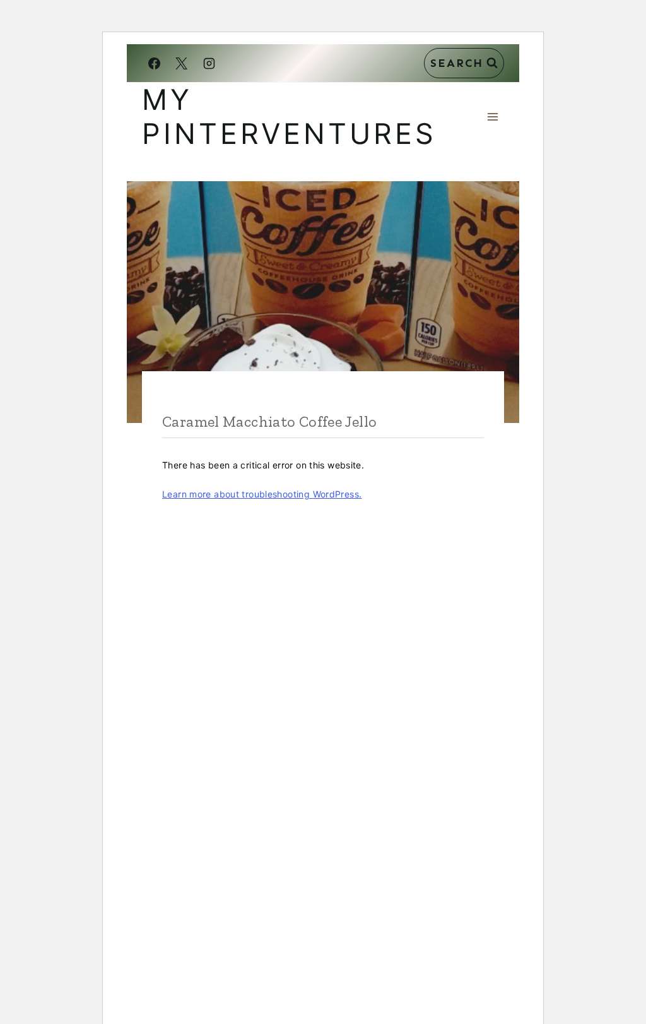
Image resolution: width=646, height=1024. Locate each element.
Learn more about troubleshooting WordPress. (261, 494)
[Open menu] (492, 116)
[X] (182, 63)
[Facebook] (154, 63)
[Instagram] (209, 63)
